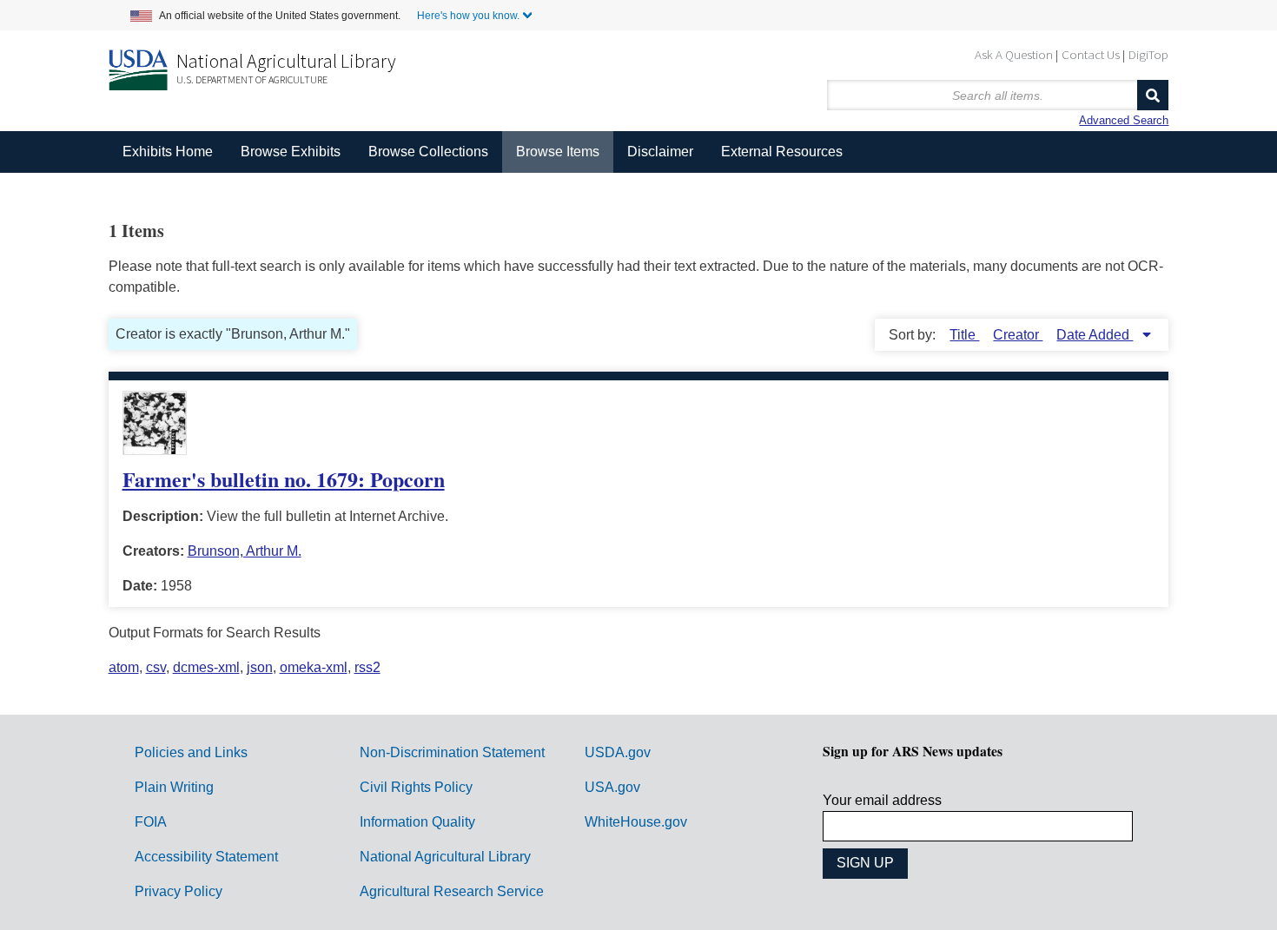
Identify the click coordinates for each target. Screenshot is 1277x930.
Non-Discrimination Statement (452, 752)
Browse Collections (428, 151)
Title (964, 334)
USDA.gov (618, 752)
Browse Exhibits (291, 151)
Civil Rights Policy (416, 787)
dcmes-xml (206, 667)
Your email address (882, 800)
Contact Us (1091, 54)
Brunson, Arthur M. (244, 551)
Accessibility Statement (206, 856)
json (260, 667)
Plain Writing (174, 787)
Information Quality (417, 822)
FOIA (151, 822)
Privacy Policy (178, 891)
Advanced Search (1123, 120)
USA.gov (612, 787)
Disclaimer (660, 151)
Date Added (1094, 334)
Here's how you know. (468, 16)
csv (156, 667)
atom (124, 667)
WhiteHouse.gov (636, 822)
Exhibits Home (167, 151)
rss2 (367, 667)
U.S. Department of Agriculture (252, 79)
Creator (1017, 334)
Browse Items (557, 151)
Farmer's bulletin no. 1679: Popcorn (283, 479)
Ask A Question (1014, 54)
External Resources (782, 151)
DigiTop (1148, 54)
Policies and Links (191, 752)
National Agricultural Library (286, 61)
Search (1152, 95)
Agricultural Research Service (452, 891)
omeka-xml (313, 667)
